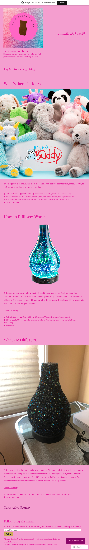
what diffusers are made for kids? (16, 200)
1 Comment (10, 326)
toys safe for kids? (68, 197)
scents (49, 197)
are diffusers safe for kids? (15, 197)
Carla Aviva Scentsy (17, 507)
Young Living (66, 194)
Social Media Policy (65, 34)
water (58, 320)
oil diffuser (41, 320)
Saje (51, 317)
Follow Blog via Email (19, 521)
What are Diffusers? (21, 339)
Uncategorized (64, 317)
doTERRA (45, 317)
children (28, 197)
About (82, 33)
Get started (62, 2)
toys (59, 197)
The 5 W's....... (56, 194)
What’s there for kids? (22, 83)
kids (44, 197)
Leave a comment (12, 202)
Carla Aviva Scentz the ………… (20, 51)
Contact (81, 34)
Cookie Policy (52, 545)
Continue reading (11, 310)
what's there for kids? (51, 200)
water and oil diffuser (68, 320)
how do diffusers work (29, 320)
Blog (74, 33)
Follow (9, 534)
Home (65, 33)
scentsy (48, 194)
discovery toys (40, 194)
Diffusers (38, 317)
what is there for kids (35, 200)
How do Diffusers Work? (24, 216)
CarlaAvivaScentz (12, 194)
